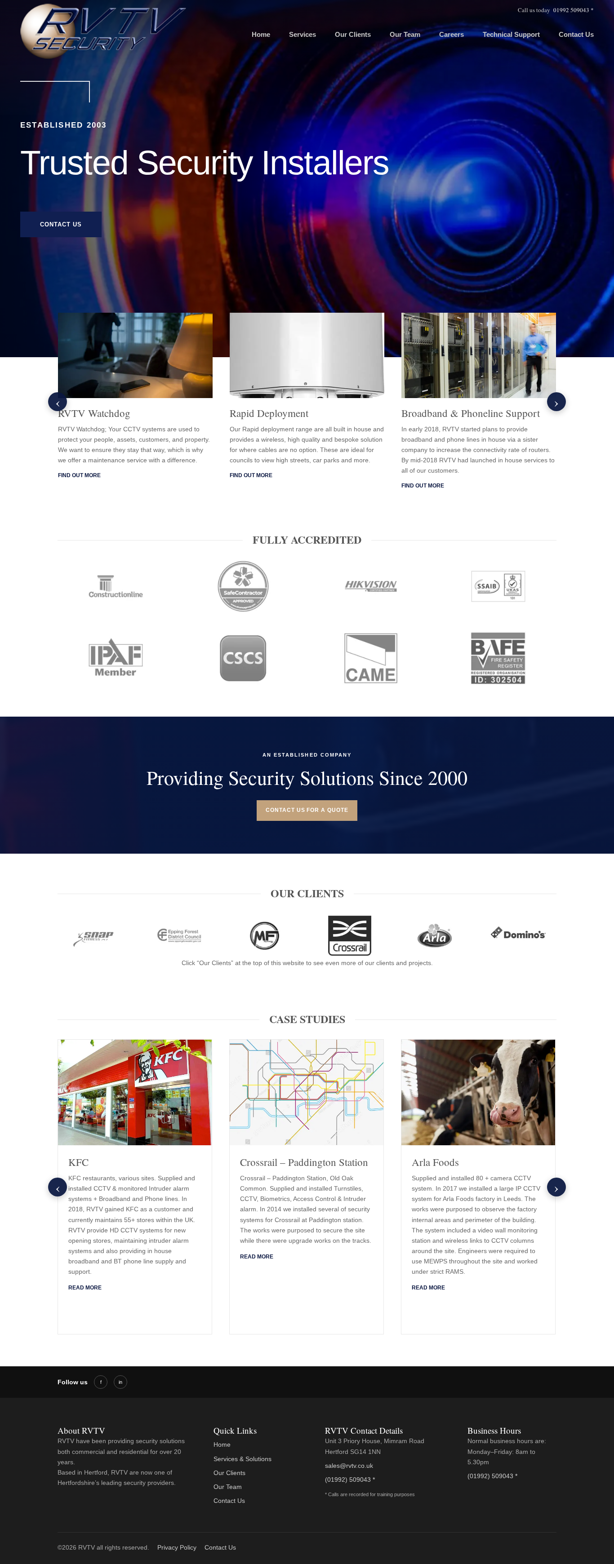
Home (261, 34)
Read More (85, 1288)
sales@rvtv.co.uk (349, 1465)
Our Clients (353, 34)
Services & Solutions (242, 1458)
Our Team (405, 34)
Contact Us (576, 34)
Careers (451, 34)
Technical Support (511, 34)
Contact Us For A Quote (307, 810)
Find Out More (79, 475)
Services (302, 34)
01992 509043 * (573, 10)
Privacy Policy (176, 1547)
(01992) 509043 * (350, 1479)
